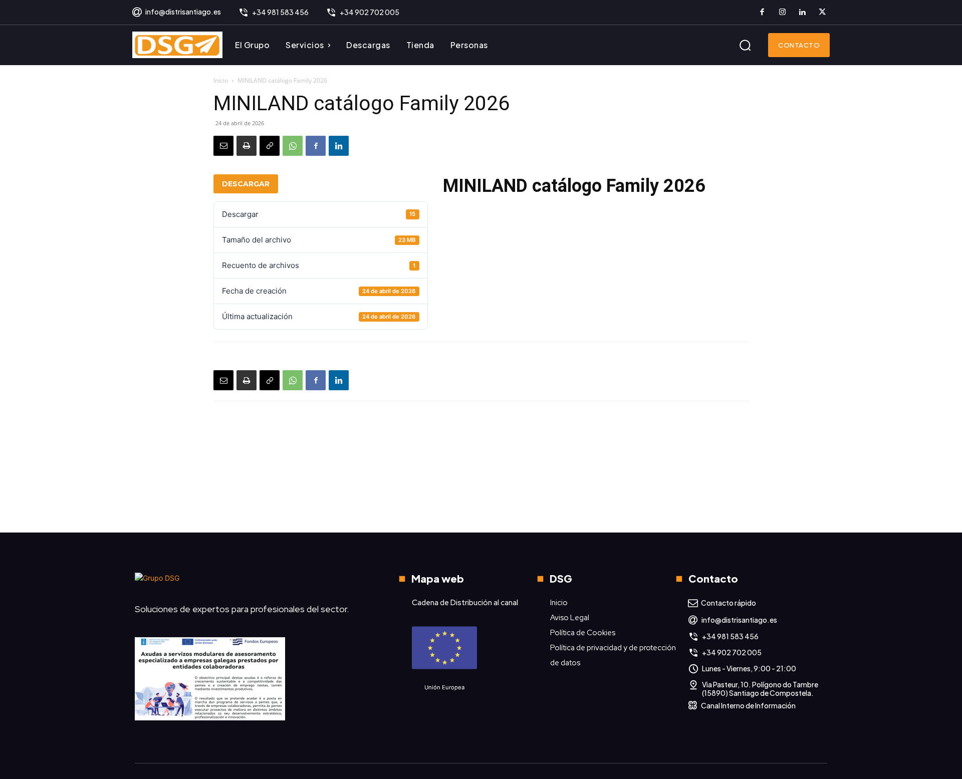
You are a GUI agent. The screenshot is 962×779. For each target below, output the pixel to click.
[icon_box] (176, 13)
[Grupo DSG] (248, 582)
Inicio (220, 80)
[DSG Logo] (177, 45)
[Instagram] (782, 12)
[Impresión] (246, 146)
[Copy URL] (270, 146)
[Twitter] (822, 12)
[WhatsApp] (293, 146)
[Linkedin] (802, 12)
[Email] (223, 146)
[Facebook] (762, 12)
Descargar (246, 183)
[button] (745, 45)
